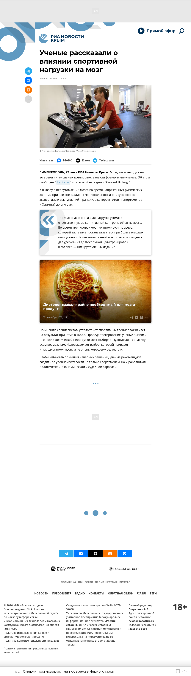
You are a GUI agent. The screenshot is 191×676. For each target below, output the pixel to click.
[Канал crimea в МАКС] (125, 553)
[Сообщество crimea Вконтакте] (81, 553)
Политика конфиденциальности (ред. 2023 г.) (32, 643)
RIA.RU (141, 594)
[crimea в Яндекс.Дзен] (95, 553)
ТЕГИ (153, 594)
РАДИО (80, 594)
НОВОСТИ (41, 594)
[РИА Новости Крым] (61, 38)
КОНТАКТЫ (96, 594)
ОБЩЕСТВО (85, 582)
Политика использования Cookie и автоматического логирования (26, 635)
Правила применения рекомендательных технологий (31, 651)
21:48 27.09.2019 (48, 78)
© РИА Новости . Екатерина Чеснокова (57, 151)
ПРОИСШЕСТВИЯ (106, 582)
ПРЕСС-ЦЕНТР (61, 594)
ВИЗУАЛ (124, 582)
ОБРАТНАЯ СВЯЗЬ (120, 594)
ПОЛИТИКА (68, 582)
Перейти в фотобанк (86, 151)
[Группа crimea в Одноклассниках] (110, 553)
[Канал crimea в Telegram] (66, 553)
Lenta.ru (63, 182)
